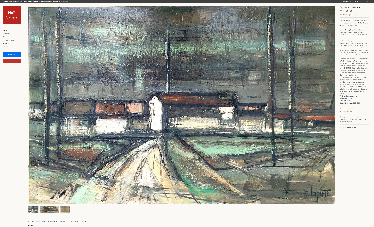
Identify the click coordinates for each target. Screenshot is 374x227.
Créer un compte (354, 1)
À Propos (5, 46)
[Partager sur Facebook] (348, 127)
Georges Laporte (351, 15)
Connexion (345, 1)
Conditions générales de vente (57, 221)
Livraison (70, 221)
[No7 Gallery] (11, 15)
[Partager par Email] (355, 127)
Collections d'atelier (8, 40)
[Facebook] (29, 226)
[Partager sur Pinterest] (352, 127)
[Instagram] (32, 226)
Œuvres (5, 36)
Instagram (11, 61)
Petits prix (6, 43)
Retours (77, 221)
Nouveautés (6, 33)
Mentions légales (41, 221)
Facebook (11, 54)
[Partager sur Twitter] (350, 127)
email (355, 117)
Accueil (5, 30)
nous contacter (351, 23)
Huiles (352, 109)
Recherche (31, 221)
